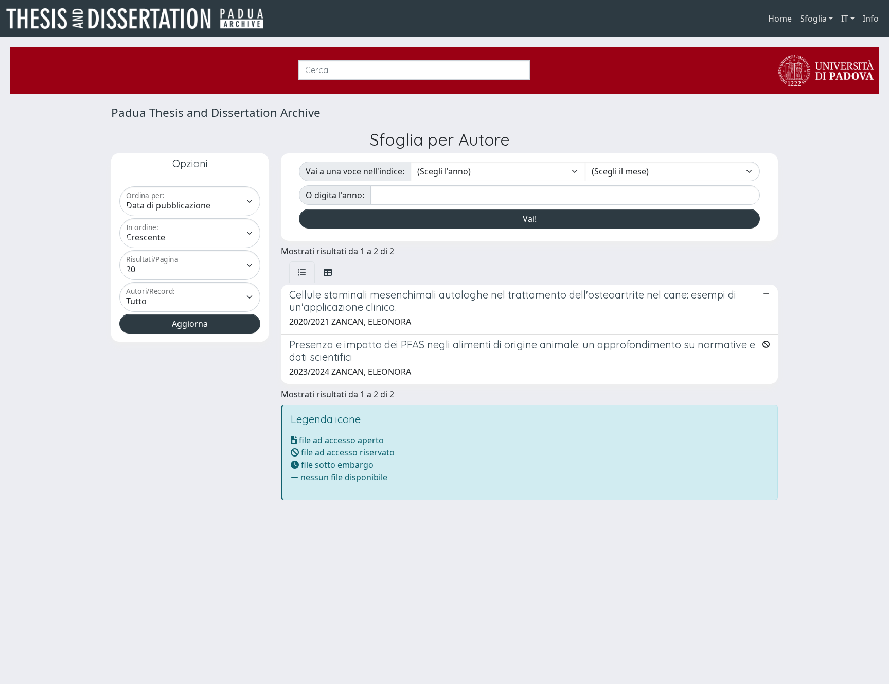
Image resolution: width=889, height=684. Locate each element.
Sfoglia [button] (813, 18)
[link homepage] (139, 18)
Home (780, 18)
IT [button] (844, 18)
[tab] (302, 272)
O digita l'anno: (335, 195)
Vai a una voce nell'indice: (355, 171)
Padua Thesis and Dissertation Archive (216, 112)
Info (871, 18)
